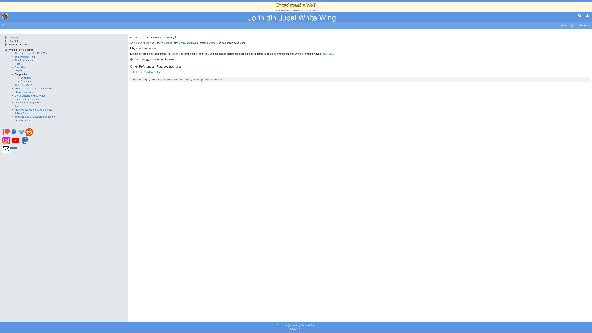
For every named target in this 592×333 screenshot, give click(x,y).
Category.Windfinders (212, 79)
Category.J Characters (172, 79)
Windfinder (167, 43)
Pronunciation (22, 120)
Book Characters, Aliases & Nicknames (36, 88)
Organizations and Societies (30, 95)
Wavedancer (187, 43)
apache (5, 16)
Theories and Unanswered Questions (35, 116)
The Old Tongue (23, 85)
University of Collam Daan (304, 10)
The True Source (24, 60)
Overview (26, 78)
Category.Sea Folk (192, 79)
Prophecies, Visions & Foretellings (33, 109)
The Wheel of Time (25, 56)
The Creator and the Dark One (31, 53)
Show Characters (24, 92)
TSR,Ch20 (328, 54)
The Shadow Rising (150, 72)
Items (18, 106)
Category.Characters (151, 79)
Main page (14, 37)
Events (18, 71)
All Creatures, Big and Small (30, 102)
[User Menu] (588, 16)
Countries (26, 81)
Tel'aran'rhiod (22, 113)
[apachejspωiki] (5, 16)
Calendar (20, 67)
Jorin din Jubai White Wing (292, 17)
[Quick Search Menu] (580, 16)
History (18, 64)
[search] (580, 16)
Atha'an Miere (141, 43)
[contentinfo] (562, 25)
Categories (136, 79)
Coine (212, 43)
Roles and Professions (27, 99)
